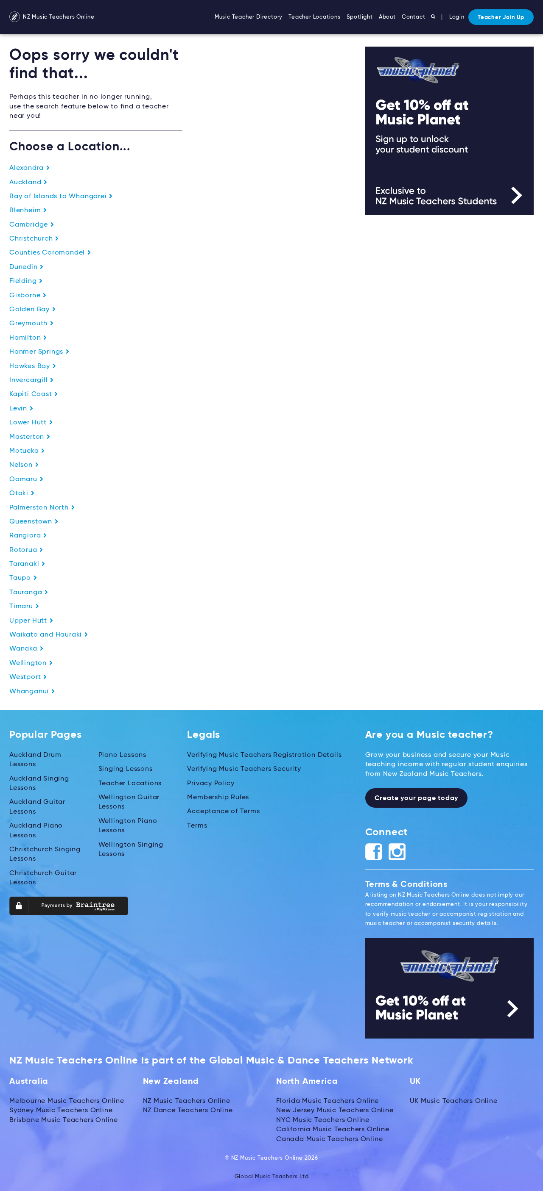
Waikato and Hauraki (46, 635)
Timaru (22, 606)
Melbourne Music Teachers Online (66, 1101)
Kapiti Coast (31, 394)
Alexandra (27, 168)
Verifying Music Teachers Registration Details (264, 755)
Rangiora (26, 535)
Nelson (22, 465)
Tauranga (26, 592)
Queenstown (31, 521)
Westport (26, 677)
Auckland (26, 182)
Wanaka (24, 648)
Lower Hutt (29, 422)
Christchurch (32, 238)
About (387, 17)
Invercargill (29, 380)
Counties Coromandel (48, 252)
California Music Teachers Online (332, 1129)
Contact (413, 17)
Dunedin (24, 267)
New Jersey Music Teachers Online (335, 1110)
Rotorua (24, 550)
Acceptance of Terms (223, 811)
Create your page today (417, 798)
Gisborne (25, 295)
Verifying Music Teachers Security (244, 769)
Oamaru (24, 479)
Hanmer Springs (37, 352)
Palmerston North (40, 507)
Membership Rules (218, 797)
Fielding (24, 281)
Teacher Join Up (501, 17)
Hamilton (26, 338)
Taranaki (25, 564)
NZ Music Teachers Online (58, 17)
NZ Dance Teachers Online (188, 1110)
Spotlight (360, 17)
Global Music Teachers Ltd (272, 1177)
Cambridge (29, 225)
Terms (197, 826)
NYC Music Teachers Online (322, 1120)
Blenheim (26, 210)
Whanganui (30, 691)
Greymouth (29, 323)
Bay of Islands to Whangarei (59, 196)
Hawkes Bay (30, 366)
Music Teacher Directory (249, 17)
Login (457, 17)
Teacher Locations (314, 17)
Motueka (25, 451)
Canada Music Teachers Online (329, 1139)
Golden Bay (30, 309)
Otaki (20, 493)
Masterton (27, 437)
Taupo (21, 578)
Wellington (29, 663)
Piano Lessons (122, 755)
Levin (19, 408)
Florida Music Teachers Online (327, 1101)
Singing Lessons (125, 769)
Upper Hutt (29, 621)
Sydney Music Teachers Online (60, 1110)
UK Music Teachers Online (454, 1101)
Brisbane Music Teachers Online (63, 1120)
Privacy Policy (210, 783)
